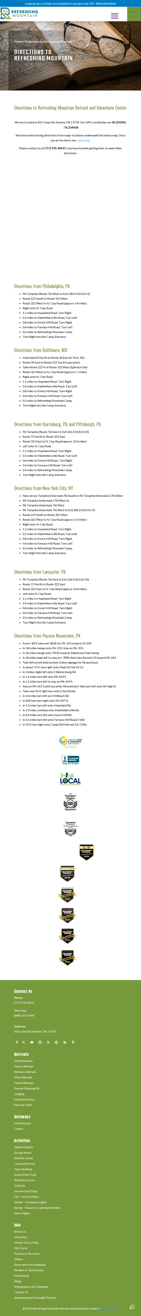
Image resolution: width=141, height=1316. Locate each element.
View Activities (106, 3)
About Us (20, 1231)
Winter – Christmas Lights (30, 1202)
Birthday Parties (24, 1180)
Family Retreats (24, 1083)
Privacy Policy (109, 1308)
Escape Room (22, 1152)
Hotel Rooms (22, 1123)
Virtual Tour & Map (26, 1242)
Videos (18, 1259)
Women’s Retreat (25, 1072)
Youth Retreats (23, 1061)
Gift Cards (20, 1248)
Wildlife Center (23, 1158)
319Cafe (19, 1185)
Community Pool (24, 1163)
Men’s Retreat (23, 1077)
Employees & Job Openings (31, 1286)
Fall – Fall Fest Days (26, 1196)
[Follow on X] (23, 1042)
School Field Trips (25, 1174)
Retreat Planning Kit (26, 1088)
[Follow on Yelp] (48, 1042)
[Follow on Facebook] (17, 1042)
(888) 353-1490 (24, 1015)
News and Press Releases (30, 1264)
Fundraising (21, 1275)
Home (18, 41)
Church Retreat (23, 1066)
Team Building (23, 1169)
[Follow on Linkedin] (65, 1042)
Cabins (18, 1128)
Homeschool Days (25, 1191)
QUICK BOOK (134, 14)
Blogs (17, 1281)
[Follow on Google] (56, 1042)
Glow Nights (22, 1213)
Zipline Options (24, 1147)
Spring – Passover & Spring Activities (37, 1207)
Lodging (19, 1094)
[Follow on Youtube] (32, 1042)
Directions (20, 1237)
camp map (83, 140)
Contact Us (21, 1292)
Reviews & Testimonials (29, 1270)
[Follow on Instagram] (40, 1042)
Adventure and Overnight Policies (35, 1297)
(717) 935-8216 (24, 1002)
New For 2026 (23, 1105)
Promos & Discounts (27, 1253)
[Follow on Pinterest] (73, 1042)
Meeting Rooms (24, 1099)
